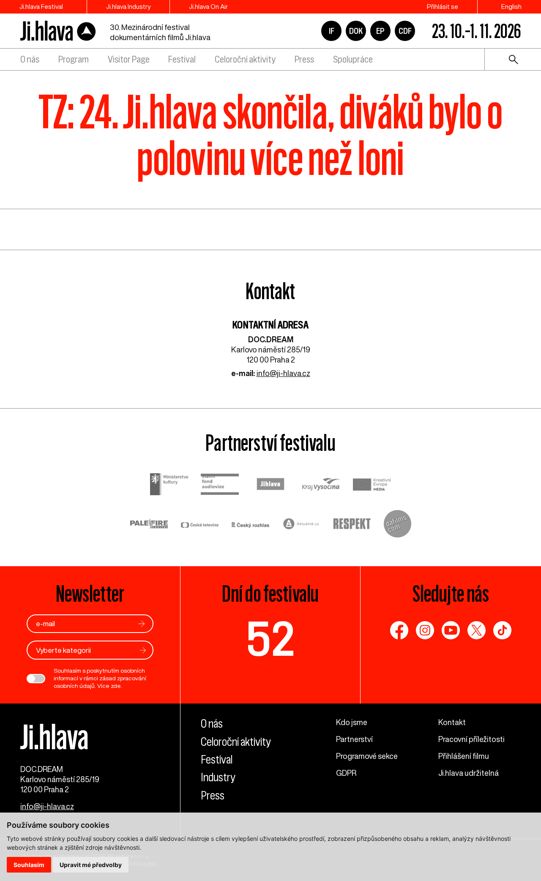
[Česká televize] (200, 525)
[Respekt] (352, 525)
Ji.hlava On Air (208, 6)
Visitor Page (129, 59)
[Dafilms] (397, 525)
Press (304, 59)
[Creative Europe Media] (372, 485)
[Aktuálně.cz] (301, 525)
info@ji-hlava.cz (283, 373)
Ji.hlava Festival (41, 6)
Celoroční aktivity (245, 59)
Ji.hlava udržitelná (468, 773)
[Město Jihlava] (270, 485)
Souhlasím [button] (29, 864)
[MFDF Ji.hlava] (58, 31)
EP (380, 31)
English (511, 6)
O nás (29, 59)
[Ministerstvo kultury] (169, 485)
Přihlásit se (442, 6)
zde (116, 686)
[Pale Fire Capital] (149, 525)
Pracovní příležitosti (471, 739)
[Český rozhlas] (251, 525)
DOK (356, 31)
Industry (218, 777)
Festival (182, 59)
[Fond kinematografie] (220, 485)
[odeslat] (141, 623)
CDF (405, 31)
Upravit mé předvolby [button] (91, 864)
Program (73, 59)
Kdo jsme (351, 722)
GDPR (346, 773)
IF (331, 31)
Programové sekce (367, 756)
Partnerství (354, 739)
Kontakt (452, 722)
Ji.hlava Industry (128, 6)
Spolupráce (353, 59)
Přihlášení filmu (463, 756)
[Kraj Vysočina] (321, 485)
